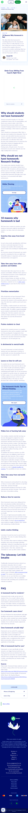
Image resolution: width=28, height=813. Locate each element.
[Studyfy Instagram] (16, 803)
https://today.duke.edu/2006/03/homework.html (14, 671)
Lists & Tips (13, 7)
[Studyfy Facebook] (11, 803)
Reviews (14, 753)
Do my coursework (14, 771)
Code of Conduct (14, 788)
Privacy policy (14, 781)
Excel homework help (14, 767)
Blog (8, 7)
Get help (14, 192)
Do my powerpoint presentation (14, 769)
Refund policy (14, 783)
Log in (11, 2)
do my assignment (20, 520)
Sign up (18, 2)
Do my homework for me (14, 765)
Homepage (3, 7)
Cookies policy (14, 785)
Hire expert (14, 402)
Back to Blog (6, 704)
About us (14, 757)
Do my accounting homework (14, 773)
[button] (26, 2)
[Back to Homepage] (2, 2)
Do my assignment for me (14, 763)
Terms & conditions (14, 779)
